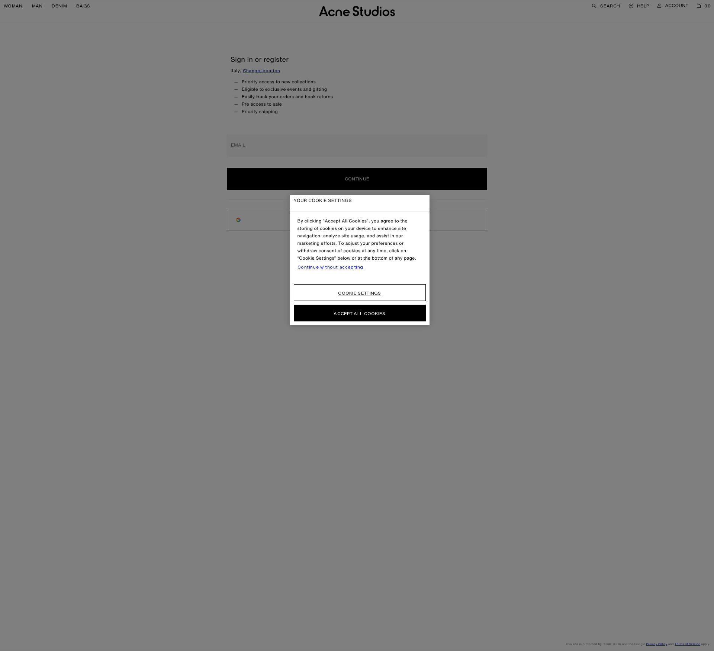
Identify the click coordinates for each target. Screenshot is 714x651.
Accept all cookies (359, 313)
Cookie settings (359, 293)
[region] (360, 260)
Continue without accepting (331, 267)
